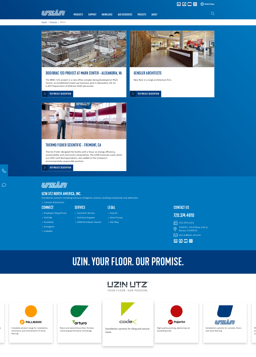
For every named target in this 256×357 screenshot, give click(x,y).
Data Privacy (116, 218)
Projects (142, 14)
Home (44, 22)
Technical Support (86, 218)
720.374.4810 (184, 215)
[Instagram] (195, 4)
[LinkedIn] (179, 4)
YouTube (48, 218)
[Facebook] (184, 4)
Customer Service (86, 213)
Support (92, 14)
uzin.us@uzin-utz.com (190, 235)
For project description (60, 94)
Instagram (49, 227)
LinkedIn (48, 231)
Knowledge (107, 14)
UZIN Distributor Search (89, 222)
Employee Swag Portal (55, 213)
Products (78, 14)
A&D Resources (125, 14)
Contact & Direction (54, 202)
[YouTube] (190, 4)
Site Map (114, 222)
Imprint (113, 213)
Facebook (48, 222)
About (154, 14)
